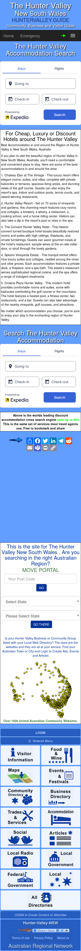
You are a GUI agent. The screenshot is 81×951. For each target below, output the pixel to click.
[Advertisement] (40, 493)
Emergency (30, 35)
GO (41, 588)
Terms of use (21, 938)
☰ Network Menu (40, 741)
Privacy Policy (43, 938)
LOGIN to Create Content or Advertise (41, 915)
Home (8, 35)
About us (63, 938)
